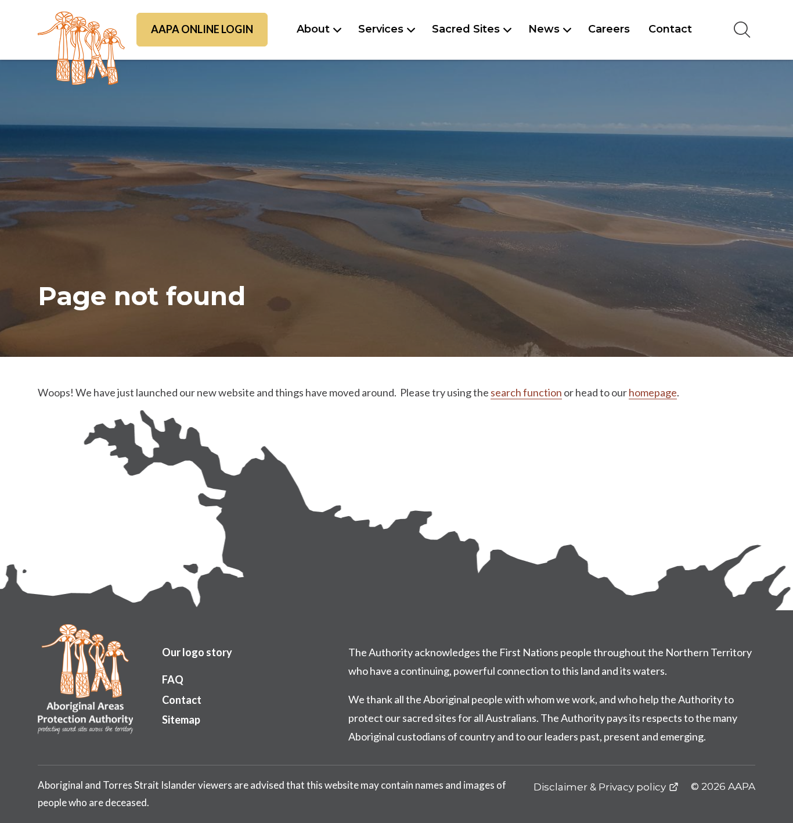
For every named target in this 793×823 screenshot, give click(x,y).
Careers (609, 29)
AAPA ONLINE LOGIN (202, 29)
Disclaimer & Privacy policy (600, 787)
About (313, 29)
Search (742, 29)
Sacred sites (466, 29)
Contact (670, 29)
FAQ (172, 679)
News (544, 29)
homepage (653, 392)
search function (526, 392)
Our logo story (197, 652)
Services (380, 29)
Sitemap (181, 719)
